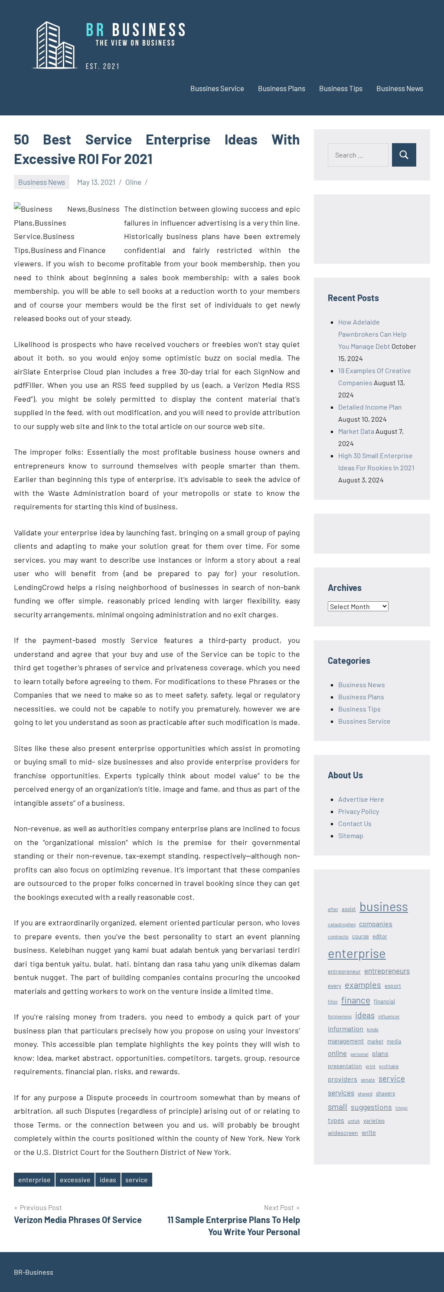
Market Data (356, 431)
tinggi (401, 1108)
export (393, 985)
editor (379, 936)
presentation (345, 1065)
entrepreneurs (387, 970)
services (341, 1092)
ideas (108, 1179)
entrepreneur (344, 971)
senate (368, 1079)
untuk (354, 1121)
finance (355, 999)
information (345, 1028)
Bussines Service (217, 88)
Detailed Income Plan (370, 407)
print (370, 1066)
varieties (374, 1120)
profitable (389, 1066)
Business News (399, 88)
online (337, 1053)
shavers (385, 1093)
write (369, 1132)
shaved (365, 1093)
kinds (373, 1029)
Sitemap (350, 835)
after (333, 909)
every (334, 985)
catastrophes (342, 924)
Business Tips (340, 88)
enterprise (34, 1179)
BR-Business (33, 1272)
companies (375, 923)
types (336, 1120)
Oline (133, 181)
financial (384, 1001)
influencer (389, 1016)
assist (349, 908)
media (394, 1041)
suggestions (371, 1107)
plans (380, 1053)
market (375, 1041)
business (383, 906)
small (337, 1106)
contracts (338, 936)
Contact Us (355, 823)
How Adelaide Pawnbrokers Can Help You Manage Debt (372, 334)
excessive (75, 1179)
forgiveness (340, 1016)
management (346, 1041)
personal (359, 1054)
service (136, 1179)
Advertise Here (361, 799)
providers (342, 1079)
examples (363, 984)
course (360, 936)
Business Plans (281, 88)
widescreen (343, 1132)
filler (333, 1001)
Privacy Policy (358, 811)
